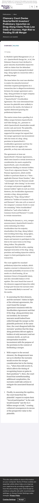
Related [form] (16, 45)
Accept (21, 499)
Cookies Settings (9, 499)
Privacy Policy (15, 495)
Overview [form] (8, 45)
